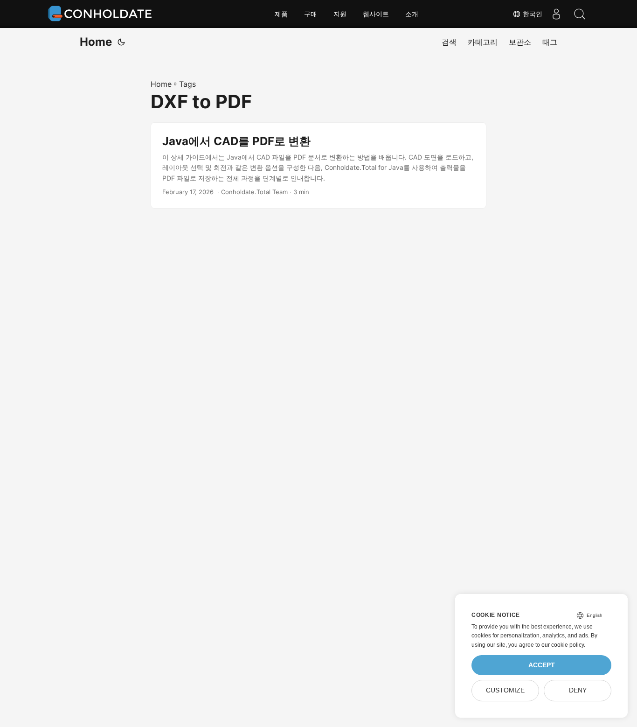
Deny (578, 690)
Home (96, 42)
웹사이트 (376, 14)
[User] (556, 14)
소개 (411, 14)
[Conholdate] (102, 14)
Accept (541, 665)
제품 (281, 14)
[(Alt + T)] (121, 42)
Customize (505, 690)
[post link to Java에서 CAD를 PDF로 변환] (318, 165)
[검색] (579, 14)
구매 (310, 14)
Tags (187, 84)
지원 (339, 14)
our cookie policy (562, 645)
